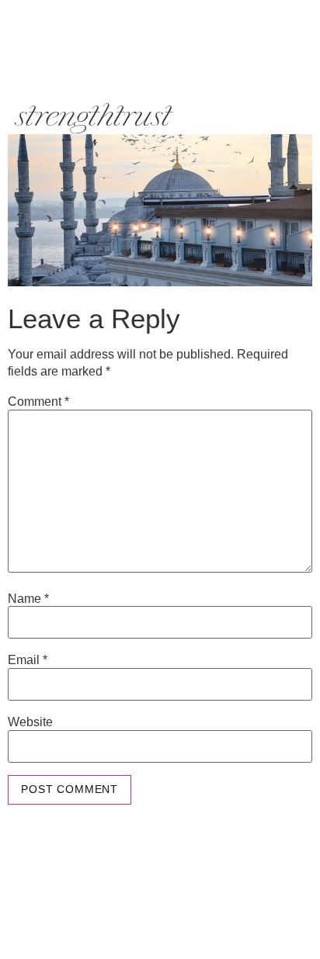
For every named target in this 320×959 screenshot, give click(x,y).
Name (28, 599)
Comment (38, 402)
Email (27, 660)
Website (30, 722)
